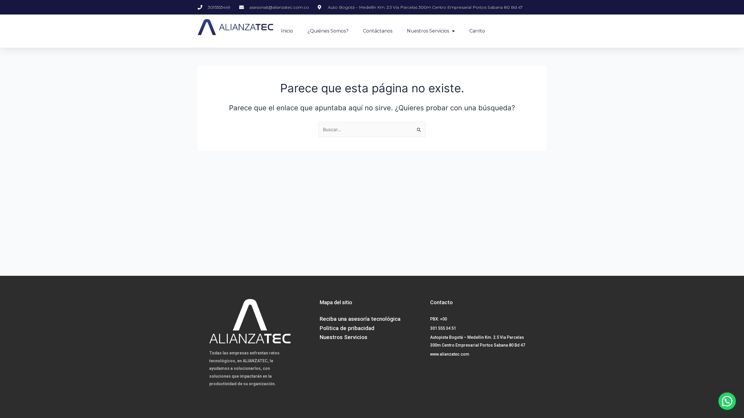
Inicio (287, 31)
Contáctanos (377, 31)
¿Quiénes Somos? (327, 31)
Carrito (477, 31)
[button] (727, 401)
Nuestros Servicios (428, 31)
